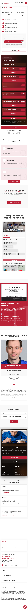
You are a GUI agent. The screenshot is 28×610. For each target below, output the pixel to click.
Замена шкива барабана (9, 93)
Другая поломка (14, 127)
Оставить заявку (15, 457)
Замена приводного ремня (9, 84)
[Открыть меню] (26, 3)
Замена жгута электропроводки (11, 101)
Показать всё (14, 118)
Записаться (13, 72)
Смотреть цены (15, 461)
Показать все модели (14, 202)
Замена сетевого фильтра (9, 109)
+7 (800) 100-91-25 (19, 2)
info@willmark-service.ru (8, 515)
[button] (11, 378)
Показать (14, 421)
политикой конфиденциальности (16, 45)
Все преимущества (14, 181)
